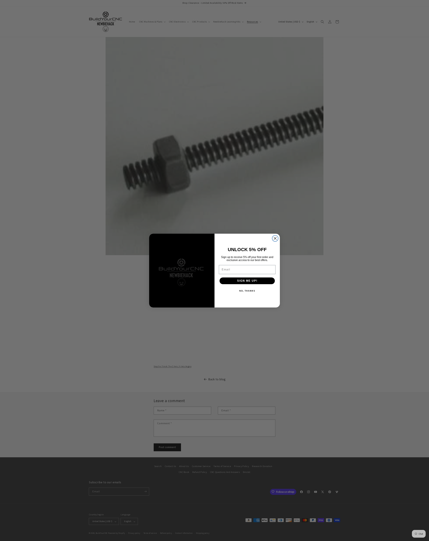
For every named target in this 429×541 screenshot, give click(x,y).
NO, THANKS (247, 291)
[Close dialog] (275, 238)
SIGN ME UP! (247, 280)
